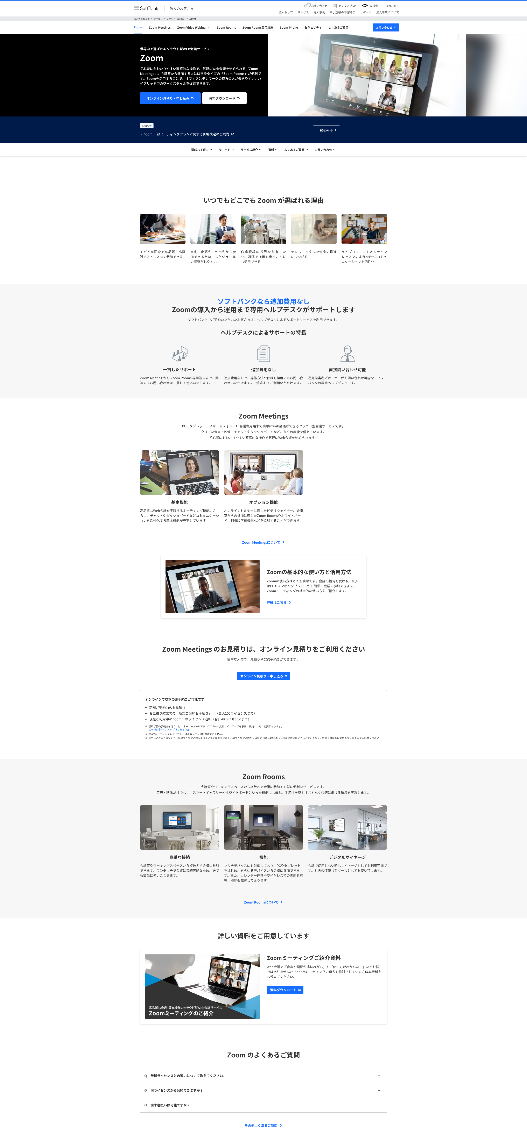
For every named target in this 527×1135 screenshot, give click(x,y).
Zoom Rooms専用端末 (258, 27)
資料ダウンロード (222, 98)
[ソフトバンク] (146, 8)
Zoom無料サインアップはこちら (166, 729)
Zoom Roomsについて (261, 902)
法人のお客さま (182, 8)
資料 (271, 150)
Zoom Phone (289, 27)
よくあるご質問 (338, 27)
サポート (224, 150)
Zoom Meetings (160, 27)
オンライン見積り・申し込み (168, 98)
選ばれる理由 (200, 150)
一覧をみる (324, 129)
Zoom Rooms (226, 27)
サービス (158, 18)
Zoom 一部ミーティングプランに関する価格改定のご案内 (186, 133)
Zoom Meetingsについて (261, 542)
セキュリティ (313, 27)
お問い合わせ (384, 27)
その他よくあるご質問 (261, 1125)
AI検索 (374, 6)
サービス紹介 (249, 150)
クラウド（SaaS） (176, 18)
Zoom (192, 18)
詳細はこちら (277, 602)
